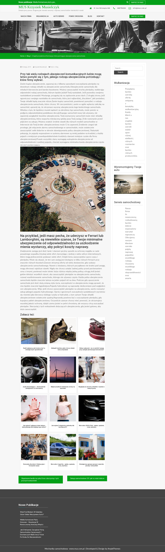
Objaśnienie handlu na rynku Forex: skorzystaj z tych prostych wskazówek (40, 484)
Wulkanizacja (42, 21)
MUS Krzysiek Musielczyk (39, 12)
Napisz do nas (137, 2)
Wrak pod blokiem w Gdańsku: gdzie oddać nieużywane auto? (32, 518)
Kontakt (100, 21)
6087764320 (121, 13)
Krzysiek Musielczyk (40, 71)
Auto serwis (58, 21)
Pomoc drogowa (76, 21)
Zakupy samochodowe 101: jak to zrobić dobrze (87, 483)
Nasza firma (26, 21)
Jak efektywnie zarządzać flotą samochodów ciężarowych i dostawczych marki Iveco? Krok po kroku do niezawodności (32, 538)
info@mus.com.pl (140, 13)
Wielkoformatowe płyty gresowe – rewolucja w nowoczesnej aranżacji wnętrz (31, 526)
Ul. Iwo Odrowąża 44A (102, 13)
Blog (90, 21)
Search (120, 77)
